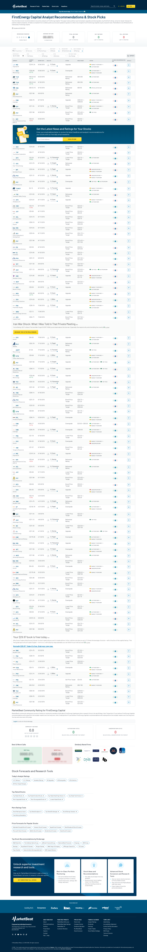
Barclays (15, 846)
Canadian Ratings (38, 780)
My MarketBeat (78, 928)
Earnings (90, 926)
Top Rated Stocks (18, 795)
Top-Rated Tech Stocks (75, 795)
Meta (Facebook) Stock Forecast (73, 827)
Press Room (46, 928)
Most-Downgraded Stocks (38, 799)
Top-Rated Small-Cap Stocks (55, 795)
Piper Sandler (16, 850)
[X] (13, 934)
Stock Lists (77, 922)
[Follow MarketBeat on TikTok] (27, 934)
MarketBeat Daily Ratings (64, 924)
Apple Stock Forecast (55, 827)
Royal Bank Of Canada (27, 846)
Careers (45, 931)
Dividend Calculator (79, 926)
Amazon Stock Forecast (40, 827)
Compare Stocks (78, 924)
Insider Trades (92, 928)
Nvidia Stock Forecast (51, 831)
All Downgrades (61, 780)
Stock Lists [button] (55, 6)
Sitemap (105, 935)
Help (48, 935)
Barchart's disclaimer (66, 949)
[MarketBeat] (20, 6)
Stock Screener (78, 931)
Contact (45, 933)
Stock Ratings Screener (69, 811)
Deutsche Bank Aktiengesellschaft (33, 850)
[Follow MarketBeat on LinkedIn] (21, 934)
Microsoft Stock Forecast (19, 831)
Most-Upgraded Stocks (19, 799)
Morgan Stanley (40, 846)
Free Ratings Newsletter (19, 815)
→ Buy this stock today (64, 11)
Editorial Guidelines (48, 924)
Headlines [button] (64, 6)
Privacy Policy (107, 928)
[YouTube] (18, 934)
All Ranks (55, 51)
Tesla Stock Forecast (65, 831)
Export (131, 55)
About (45, 922)
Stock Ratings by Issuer (19, 811)
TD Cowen (81, 846)
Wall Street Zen (17, 843)
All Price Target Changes (19, 783)
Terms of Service (108, 933)
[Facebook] (16, 934)
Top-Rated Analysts (34, 811)
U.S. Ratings (16, 780)
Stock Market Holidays (94, 931)
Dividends (90, 924)
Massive (52, 947)
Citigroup (76, 843)
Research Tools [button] (34, 6)
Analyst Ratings (92, 922)
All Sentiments (67, 51)
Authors (45, 926)
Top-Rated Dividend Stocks (35, 795)
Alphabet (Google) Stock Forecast (22, 827)
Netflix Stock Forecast (36, 831)
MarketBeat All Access (63, 922)
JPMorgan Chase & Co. (69, 846)
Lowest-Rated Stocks (56, 799)
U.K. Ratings (26, 780)
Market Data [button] (45, 6)
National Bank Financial (64, 843)
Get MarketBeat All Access (27, 880)
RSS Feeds (106, 931)
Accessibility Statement (109, 924)
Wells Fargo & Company (54, 846)
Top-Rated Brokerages (51, 811)
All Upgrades (50, 780)
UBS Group (85, 843)
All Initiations (73, 780)
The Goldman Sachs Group (31, 843)
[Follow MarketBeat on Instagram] (24, 934)
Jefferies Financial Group (48, 843)
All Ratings (78, 51)
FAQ (44, 935)
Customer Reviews (62, 928)
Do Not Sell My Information (110, 926)
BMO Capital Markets (50, 850)
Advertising (106, 922)
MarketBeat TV (61, 926)
